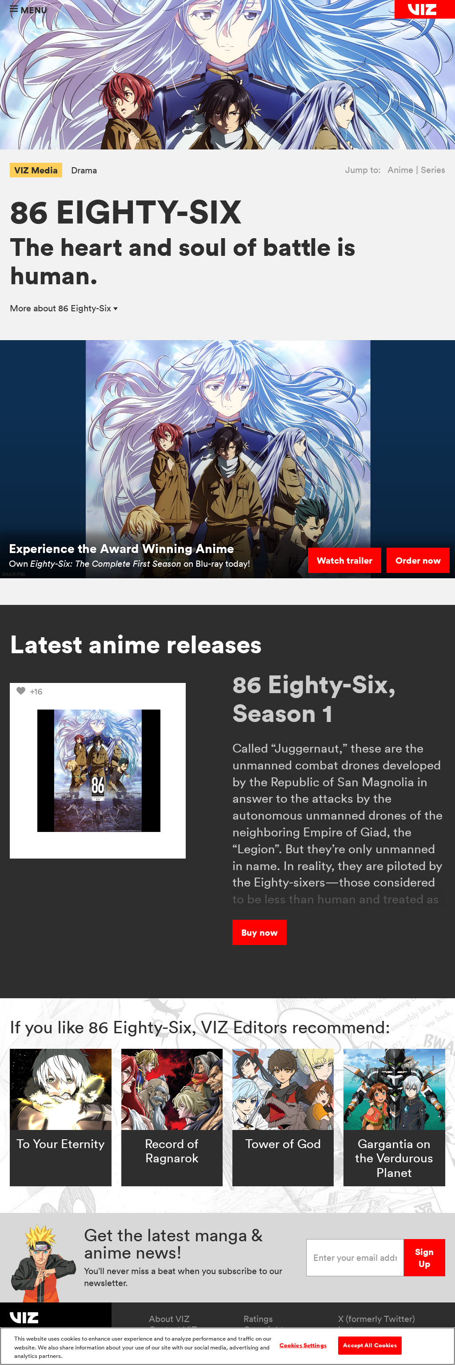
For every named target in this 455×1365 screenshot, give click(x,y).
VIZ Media (36, 170)
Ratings (258, 1319)
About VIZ (169, 1319)
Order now (418, 560)
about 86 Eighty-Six (61, 308)
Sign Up (424, 1258)
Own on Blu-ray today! (129, 563)
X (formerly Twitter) (376, 1319)
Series (433, 170)
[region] (227, 1346)
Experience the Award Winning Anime (121, 548)
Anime (400, 170)
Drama (84, 170)
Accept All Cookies (369, 1345)
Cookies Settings (303, 1345)
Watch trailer (344, 560)
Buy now (259, 932)
